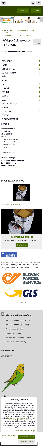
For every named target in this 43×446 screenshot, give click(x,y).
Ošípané (5, 96)
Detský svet (6, 111)
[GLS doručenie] (21, 292)
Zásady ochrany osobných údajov (24, 431)
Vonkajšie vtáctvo (9, 72)
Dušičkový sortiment (10, 119)
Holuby (4, 80)
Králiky (5, 76)
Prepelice (5, 92)
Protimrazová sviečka (13, 204)
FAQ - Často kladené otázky (16, 342)
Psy (3, 84)
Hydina (4, 65)
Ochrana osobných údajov (15, 329)
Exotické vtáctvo (8, 69)
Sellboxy (5, 115)
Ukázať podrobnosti (9, 436)
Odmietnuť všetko (27, 442)
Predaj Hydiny (7, 61)
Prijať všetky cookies (27, 437)
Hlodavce (5, 88)
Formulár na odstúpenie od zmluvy (18, 337)
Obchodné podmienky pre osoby (18, 320)
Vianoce (5, 107)
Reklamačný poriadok (14, 333)
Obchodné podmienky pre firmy (17, 324)
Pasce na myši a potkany (11, 103)
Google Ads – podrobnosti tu (17, 418)
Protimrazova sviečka (21, 236)
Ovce (4, 99)
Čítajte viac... (21, 245)
